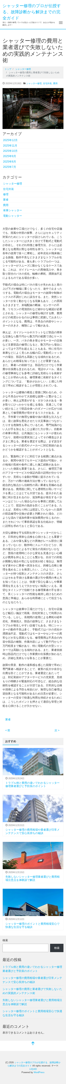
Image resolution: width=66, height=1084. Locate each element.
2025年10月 (10, 150)
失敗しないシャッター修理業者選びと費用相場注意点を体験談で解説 (32, 1002)
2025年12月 (10, 140)
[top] (33, 1043)
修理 (5, 194)
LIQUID (33, 1069)
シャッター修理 (34, 83)
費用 (55, 83)
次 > (56, 730)
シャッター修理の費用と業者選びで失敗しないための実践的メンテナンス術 (32, 991)
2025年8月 (9, 161)
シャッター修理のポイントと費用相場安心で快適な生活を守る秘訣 (32, 1013)
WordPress (39, 1072)
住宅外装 (47, 83)
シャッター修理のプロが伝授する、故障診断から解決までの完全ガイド (32, 11)
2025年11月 (10, 145)
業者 (5, 199)
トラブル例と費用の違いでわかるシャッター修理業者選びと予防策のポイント (32, 968)
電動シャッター (12, 215)
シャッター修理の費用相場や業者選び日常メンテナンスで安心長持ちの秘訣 (32, 979)
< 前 (7, 730)
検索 (5, 940)
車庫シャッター (12, 210)
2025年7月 (9, 166)
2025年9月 (9, 156)
